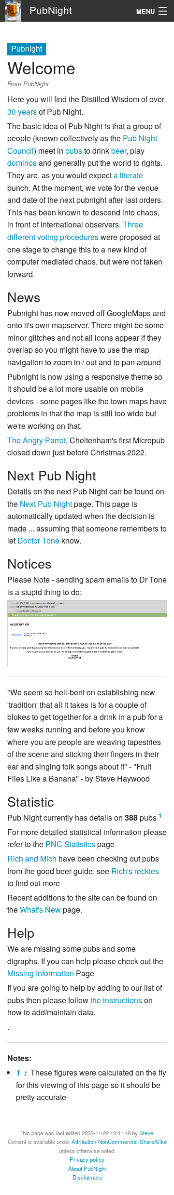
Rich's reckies (135, 870)
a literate (128, 175)
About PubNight (87, 1168)
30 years (22, 111)
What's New (40, 909)
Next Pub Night (46, 503)
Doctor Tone (38, 540)
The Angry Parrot (36, 440)
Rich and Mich (32, 858)
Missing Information (40, 973)
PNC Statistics (70, 844)
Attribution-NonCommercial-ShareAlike (119, 1141)
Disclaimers (87, 1177)
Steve (146, 1133)
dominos (22, 162)
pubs (73, 150)
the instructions (116, 1000)
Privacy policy (87, 1159)
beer (118, 150)
